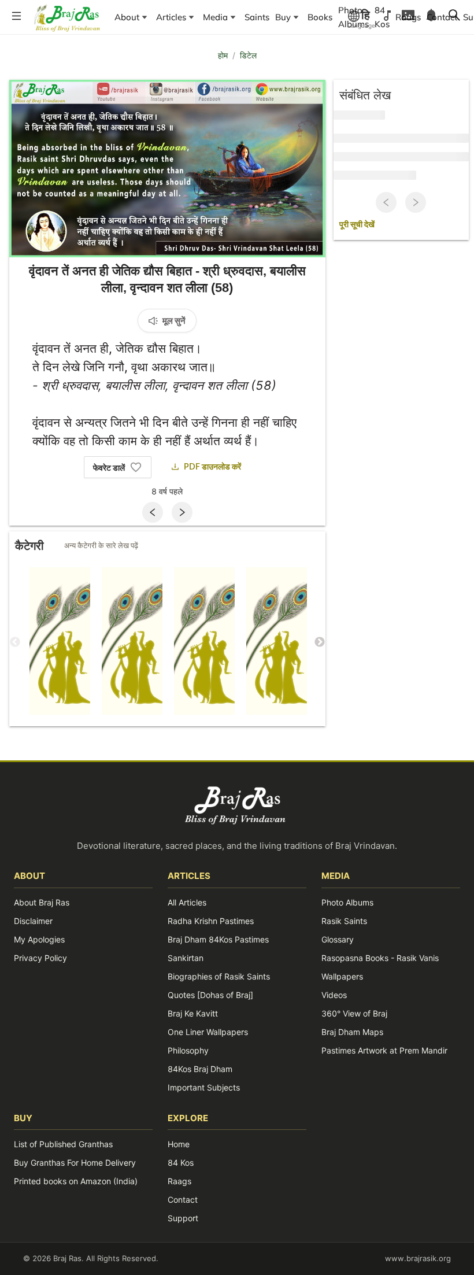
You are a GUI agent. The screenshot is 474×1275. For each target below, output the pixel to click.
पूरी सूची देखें (357, 225)
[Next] (182, 512)
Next (319, 642)
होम (223, 55)
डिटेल (248, 55)
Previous (15, 642)
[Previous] (152, 512)
